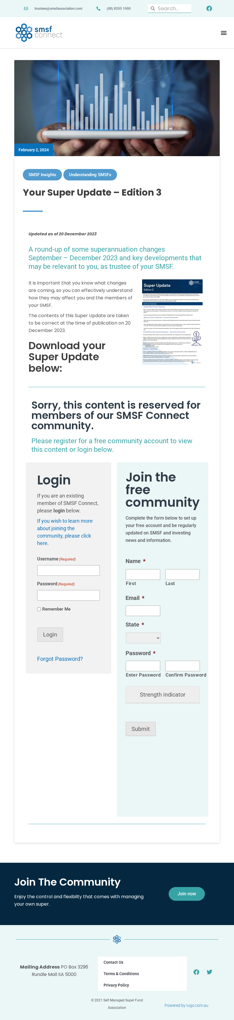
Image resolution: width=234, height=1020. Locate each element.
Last (170, 583)
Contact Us (113, 962)
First (131, 583)
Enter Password (143, 675)
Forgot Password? (60, 658)
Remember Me (56, 609)
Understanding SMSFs (90, 174)
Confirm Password (183, 675)
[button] (223, 32)
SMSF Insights (42, 174)
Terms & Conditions (121, 973)
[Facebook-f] (209, 8)
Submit (141, 728)
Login (50, 634)
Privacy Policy (116, 985)
